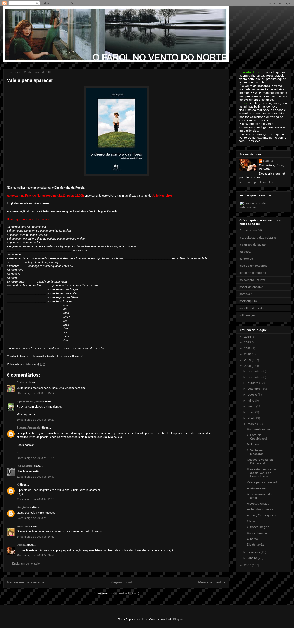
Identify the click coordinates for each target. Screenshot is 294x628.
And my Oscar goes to (262, 515)
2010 (248, 354)
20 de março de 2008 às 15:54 (35, 393)
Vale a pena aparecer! (262, 482)
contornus (246, 258)
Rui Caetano (25, 466)
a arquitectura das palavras (258, 237)
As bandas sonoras (260, 509)
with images (247, 315)
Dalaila (21, 544)
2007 (248, 565)
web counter (247, 207)
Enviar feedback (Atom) (124, 593)
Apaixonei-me (256, 488)
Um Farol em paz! (259, 429)
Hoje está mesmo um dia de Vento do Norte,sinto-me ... (261, 473)
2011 (247, 348)
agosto (253, 394)
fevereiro (254, 552)
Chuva (251, 521)
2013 (248, 342)
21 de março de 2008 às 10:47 (35, 476)
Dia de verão (255, 544)
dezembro (255, 371)
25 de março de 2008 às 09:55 (35, 555)
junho (252, 406)
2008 (248, 366)
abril (251, 418)
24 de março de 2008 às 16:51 (35, 536)
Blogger (178, 619)
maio (251, 412)
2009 (248, 360)
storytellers (24, 507)
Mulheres (253, 444)
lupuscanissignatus (30, 401)
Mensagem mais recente (25, 582)
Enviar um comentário (26, 563)
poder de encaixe (251, 287)
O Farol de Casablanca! (257, 436)
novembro (255, 377)
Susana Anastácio (28, 427)
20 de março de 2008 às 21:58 (35, 458)
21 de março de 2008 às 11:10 (35, 499)
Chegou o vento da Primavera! (260, 461)
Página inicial (121, 582)
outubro (253, 383)
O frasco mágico (258, 527)
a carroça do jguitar (252, 244)
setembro (255, 388)
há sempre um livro (252, 280)
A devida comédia (251, 230)
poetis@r (245, 294)
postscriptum (248, 301)
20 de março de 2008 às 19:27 (35, 419)
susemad (23, 526)
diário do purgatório (252, 272)
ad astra (245, 251)
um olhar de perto (251, 308)
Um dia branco (257, 533)
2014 (248, 336)
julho (251, 400)
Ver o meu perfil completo (256, 182)
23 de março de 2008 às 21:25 (35, 518)
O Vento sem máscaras (256, 452)
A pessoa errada (258, 503)
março (252, 424)
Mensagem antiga (212, 582)
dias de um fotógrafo (253, 265)
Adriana (22, 382)
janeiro (253, 558)
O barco (252, 538)
